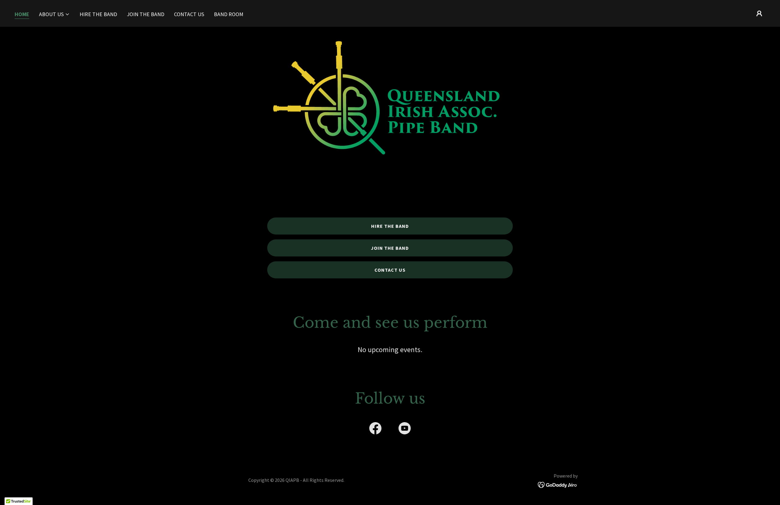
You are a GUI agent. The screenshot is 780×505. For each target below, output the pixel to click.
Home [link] (22, 14)
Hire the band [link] (98, 14)
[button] (54, 14)
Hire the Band (390, 226)
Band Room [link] (228, 14)
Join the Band (390, 248)
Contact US (390, 270)
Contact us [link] (189, 14)
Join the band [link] (145, 14)
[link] (375, 429)
